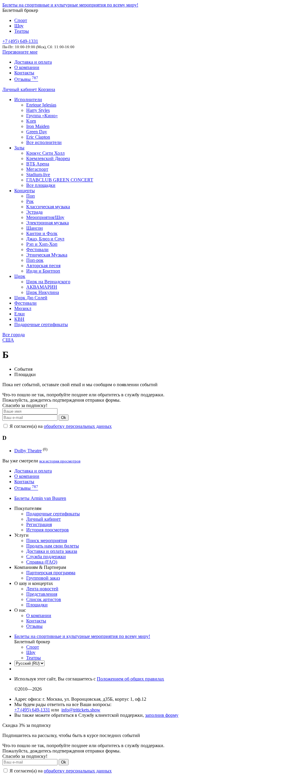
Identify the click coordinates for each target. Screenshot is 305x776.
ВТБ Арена (37, 163)
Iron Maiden (37, 126)
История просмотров (47, 529)
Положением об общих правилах (130, 678)
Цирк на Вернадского (48, 281)
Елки (19, 313)
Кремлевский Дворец (48, 158)
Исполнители (28, 99)
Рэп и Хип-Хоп (41, 244)
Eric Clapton (38, 137)
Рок (30, 201)
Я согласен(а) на (60, 426)
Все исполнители (44, 142)
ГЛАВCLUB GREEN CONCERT (59, 179)
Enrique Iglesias (41, 104)
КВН (19, 319)
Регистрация (39, 524)
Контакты (24, 72)
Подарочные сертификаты (41, 324)
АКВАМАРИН (41, 287)
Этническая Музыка (46, 254)
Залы (19, 147)
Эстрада (34, 212)
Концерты (24, 190)
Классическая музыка (48, 206)
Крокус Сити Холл (45, 153)
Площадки (37, 604)
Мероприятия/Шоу (45, 217)
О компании (26, 67)
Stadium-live (38, 174)
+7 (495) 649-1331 (32, 709)
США (8, 339)
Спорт (20, 20)
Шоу (19, 25)
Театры (21, 31)
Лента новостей (42, 588)
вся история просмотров (59, 461)
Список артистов (43, 599)
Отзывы (26, 79)
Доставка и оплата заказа (51, 551)
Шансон (34, 228)
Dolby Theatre (28, 450)
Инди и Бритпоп (43, 270)
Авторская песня (43, 265)
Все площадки (40, 185)
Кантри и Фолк (41, 233)
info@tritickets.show (80, 709)
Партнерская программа (50, 572)
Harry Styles (38, 110)
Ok (63, 417)
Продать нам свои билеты (52, 545)
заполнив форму (161, 715)
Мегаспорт (37, 169)
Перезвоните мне (20, 51)
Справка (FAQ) (41, 561)
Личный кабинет (20, 89)
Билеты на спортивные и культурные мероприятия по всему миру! (70, 4)
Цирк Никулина (42, 292)
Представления (41, 594)
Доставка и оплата (33, 62)
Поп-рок (34, 260)
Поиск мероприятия (46, 540)
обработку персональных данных (78, 426)
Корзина (46, 89)
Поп (30, 195)
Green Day (36, 131)
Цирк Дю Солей (30, 297)
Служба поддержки (46, 556)
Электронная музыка (47, 222)
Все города (13, 334)
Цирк (19, 276)
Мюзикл (22, 308)
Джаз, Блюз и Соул (45, 238)
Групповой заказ (43, 578)
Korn (31, 120)
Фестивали (37, 249)
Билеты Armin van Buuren (40, 498)
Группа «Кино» (42, 115)
